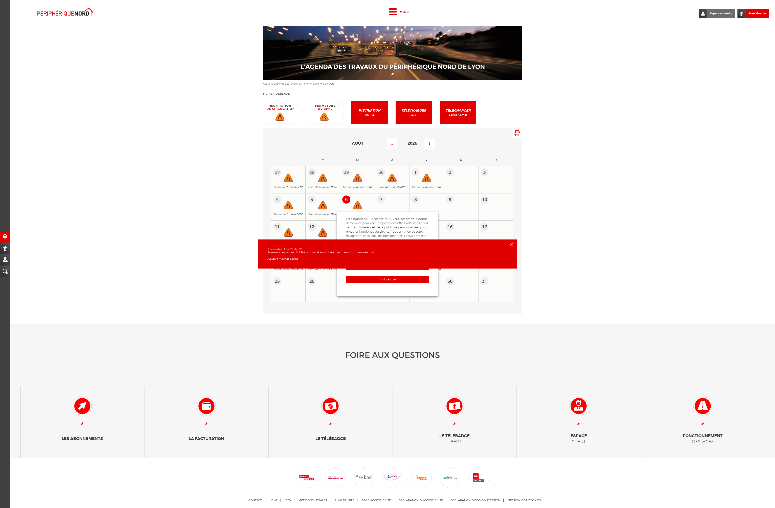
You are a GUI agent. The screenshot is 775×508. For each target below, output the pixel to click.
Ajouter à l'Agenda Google (282, 258)
